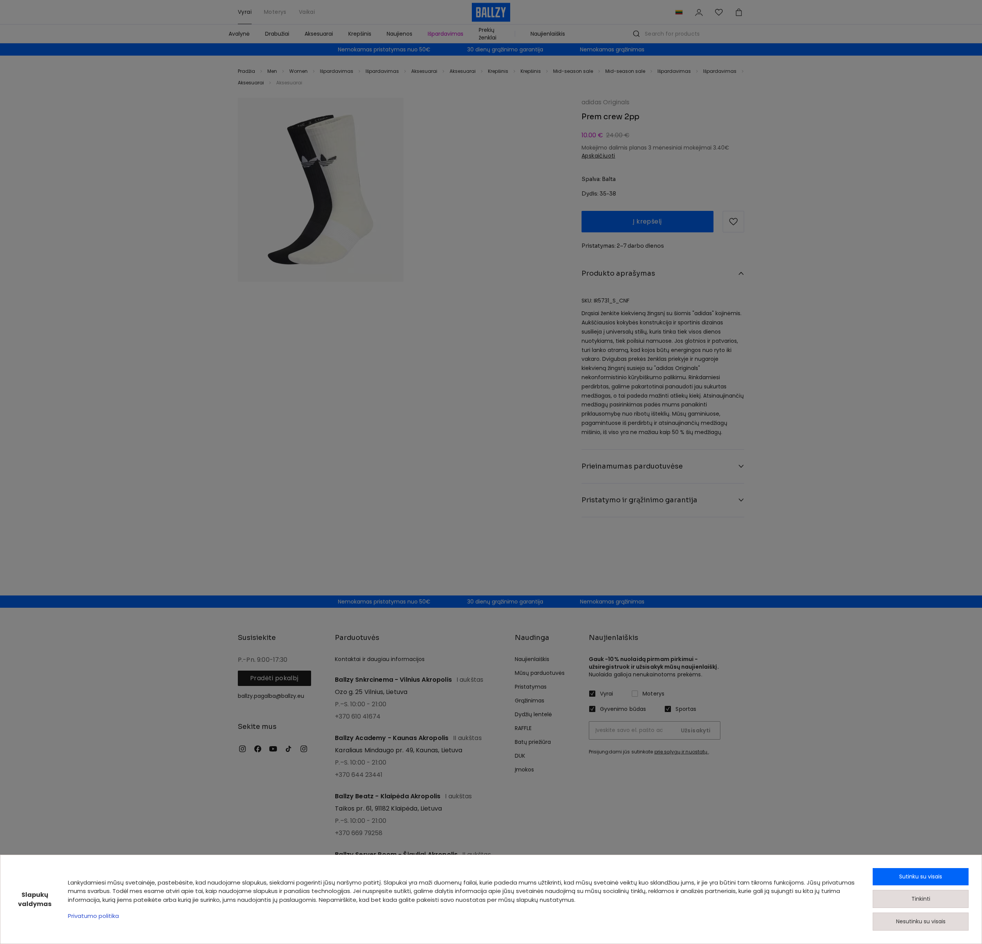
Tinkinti (920, 899)
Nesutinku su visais (921, 921)
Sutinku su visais (920, 876)
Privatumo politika (93, 916)
